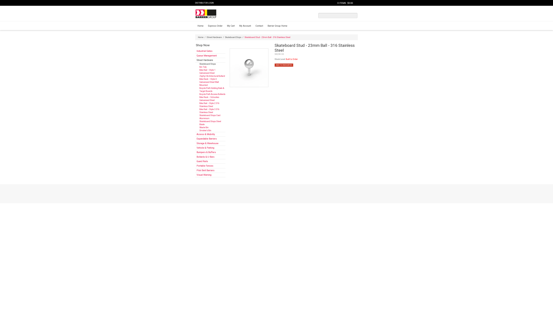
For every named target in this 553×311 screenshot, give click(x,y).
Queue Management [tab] (207, 55)
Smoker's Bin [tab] (205, 130)
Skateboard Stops (233, 37)
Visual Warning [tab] (204, 174)
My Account (245, 25)
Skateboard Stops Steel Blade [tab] (210, 123)
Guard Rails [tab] (202, 161)
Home (200, 25)
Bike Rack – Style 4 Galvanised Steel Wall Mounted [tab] (209, 82)
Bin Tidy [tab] (203, 67)
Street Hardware (214, 37)
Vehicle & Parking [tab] (205, 147)
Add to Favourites (284, 65)
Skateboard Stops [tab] (207, 64)
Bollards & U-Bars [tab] (205, 157)
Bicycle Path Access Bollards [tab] (212, 94)
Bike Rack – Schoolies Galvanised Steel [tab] (209, 98)
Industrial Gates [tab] (204, 51)
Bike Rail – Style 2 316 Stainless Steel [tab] (209, 104)
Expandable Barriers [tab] (207, 138)
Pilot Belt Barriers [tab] (205, 170)
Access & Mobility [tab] (206, 134)
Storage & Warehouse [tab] (207, 143)
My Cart (231, 25)
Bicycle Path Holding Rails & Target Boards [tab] (211, 89)
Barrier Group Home (277, 25)
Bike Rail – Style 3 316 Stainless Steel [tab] (209, 110)
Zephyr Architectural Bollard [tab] (212, 76)
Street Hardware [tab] (205, 60)
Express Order (215, 25)
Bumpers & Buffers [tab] (206, 152)
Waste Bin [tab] (204, 127)
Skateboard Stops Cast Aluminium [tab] (209, 117)
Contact (259, 25)
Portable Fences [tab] (205, 165)
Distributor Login (204, 3)
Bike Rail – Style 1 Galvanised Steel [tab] (207, 71)
